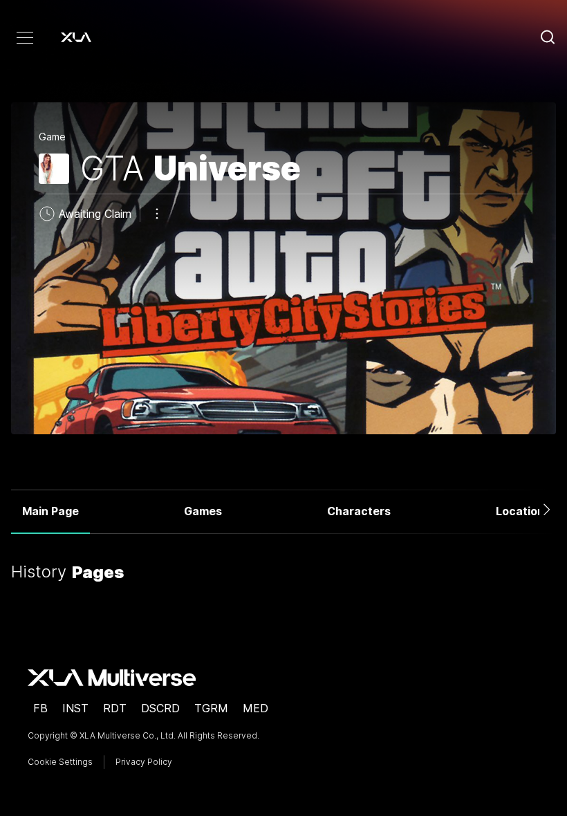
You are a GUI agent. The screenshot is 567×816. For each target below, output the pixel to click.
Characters (359, 511)
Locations (523, 511)
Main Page (50, 511)
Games (203, 511)
